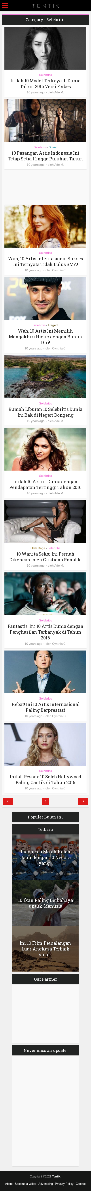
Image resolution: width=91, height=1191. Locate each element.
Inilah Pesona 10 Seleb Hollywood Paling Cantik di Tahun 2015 (45, 779)
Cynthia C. (59, 270)
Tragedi (53, 325)
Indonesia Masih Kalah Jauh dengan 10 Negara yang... (45, 857)
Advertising (45, 1183)
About (9, 1183)
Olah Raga (37, 548)
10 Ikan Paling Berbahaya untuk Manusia (45, 903)
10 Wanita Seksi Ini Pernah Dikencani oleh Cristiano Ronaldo (45, 556)
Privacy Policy (64, 1183)
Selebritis (45, 75)
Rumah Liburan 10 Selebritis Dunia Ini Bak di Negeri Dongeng (45, 412)
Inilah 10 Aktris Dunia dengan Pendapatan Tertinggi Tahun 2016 (45, 484)
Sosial (53, 147)
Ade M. (59, 92)
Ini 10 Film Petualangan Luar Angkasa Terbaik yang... (45, 948)
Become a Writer (25, 1183)
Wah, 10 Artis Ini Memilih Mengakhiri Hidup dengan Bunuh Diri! (45, 336)
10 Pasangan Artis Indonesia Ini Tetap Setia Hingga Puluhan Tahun (45, 156)
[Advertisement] (39, 187)
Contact (81, 1183)
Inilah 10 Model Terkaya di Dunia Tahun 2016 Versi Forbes (45, 83)
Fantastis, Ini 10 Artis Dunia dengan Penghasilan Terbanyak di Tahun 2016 (45, 632)
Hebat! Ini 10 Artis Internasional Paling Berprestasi (45, 707)
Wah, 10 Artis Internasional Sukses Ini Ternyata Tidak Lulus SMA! (45, 261)
